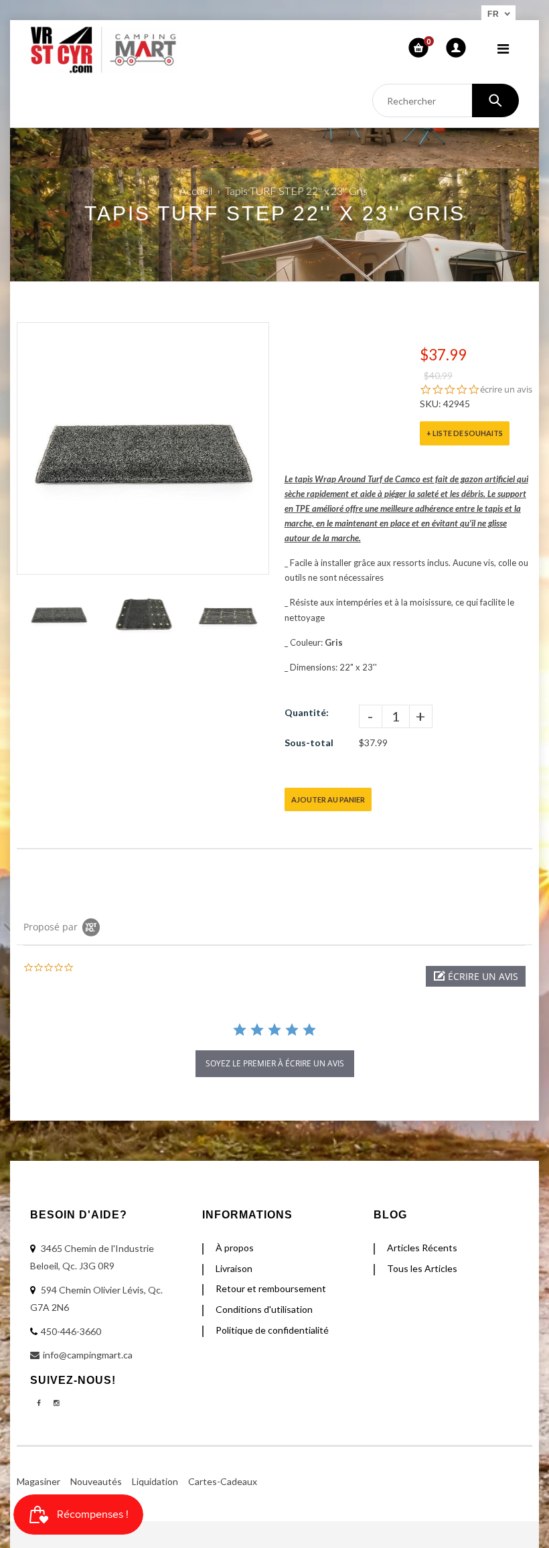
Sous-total (309, 742)
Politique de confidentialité (272, 1330)
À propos (235, 1247)
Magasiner (38, 1481)
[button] (476, 976)
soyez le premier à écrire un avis (275, 1063)
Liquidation (155, 1481)
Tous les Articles (422, 1268)
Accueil (195, 190)
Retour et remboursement (271, 1288)
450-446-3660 (71, 1331)
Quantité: (307, 712)
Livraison (234, 1268)
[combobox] (445, 100)
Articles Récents (422, 1247)
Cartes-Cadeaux (222, 1481)
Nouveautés (96, 1481)
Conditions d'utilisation (264, 1309)
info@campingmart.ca (88, 1354)
